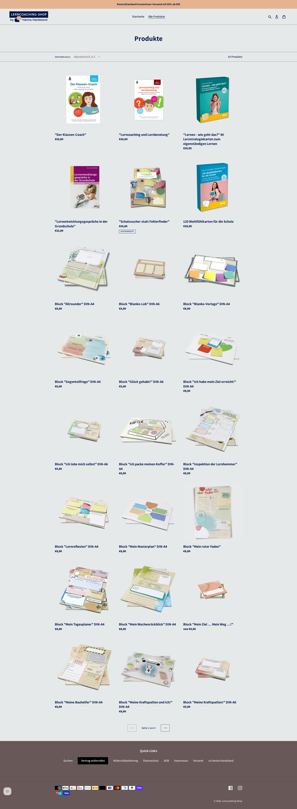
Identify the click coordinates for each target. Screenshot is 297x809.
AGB (166, 760)
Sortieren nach (62, 57)
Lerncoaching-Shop (232, 800)
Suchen (68, 760)
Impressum (181, 760)
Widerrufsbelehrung (125, 760)
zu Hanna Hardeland (221, 760)
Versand (198, 760)
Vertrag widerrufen (93, 760)
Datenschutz (151, 760)
